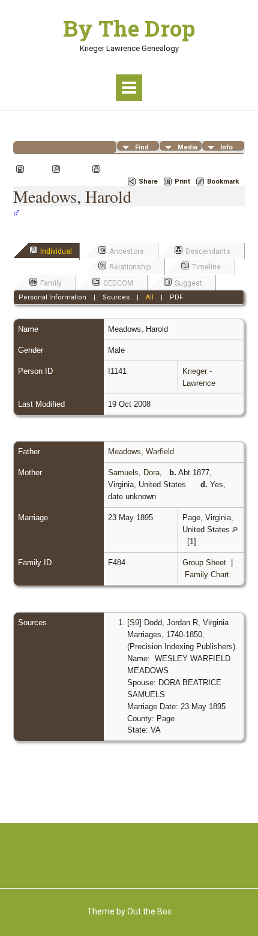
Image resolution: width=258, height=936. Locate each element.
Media (187, 147)
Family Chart (207, 574)
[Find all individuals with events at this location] (194, 484)
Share (148, 181)
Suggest (188, 283)
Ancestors (126, 251)
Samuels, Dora (134, 472)
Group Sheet (204, 562)
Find (142, 147)
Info (226, 147)
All (150, 297)
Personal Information (52, 297)
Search (74, 169)
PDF (176, 297)
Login (112, 169)
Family (51, 283)
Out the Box (149, 911)
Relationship (130, 267)
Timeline (206, 267)
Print (182, 181)
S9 (134, 622)
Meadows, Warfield (141, 451)
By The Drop (129, 28)
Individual (56, 251)
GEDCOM (118, 283)
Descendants (207, 251)
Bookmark (223, 181)
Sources (116, 297)
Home (36, 169)
